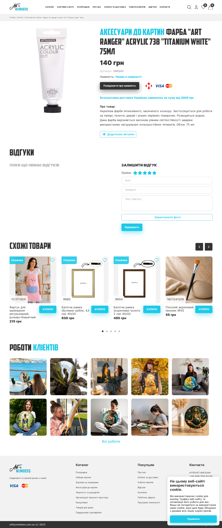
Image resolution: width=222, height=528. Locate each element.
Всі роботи (111, 441)
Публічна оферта (146, 497)
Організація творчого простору (92, 497)
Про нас (97, 7)
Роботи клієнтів (137, 7)
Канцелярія (82, 502)
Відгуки (153, 7)
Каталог (49, 7)
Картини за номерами (87, 482)
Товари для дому (84, 507)
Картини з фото (65, 7)
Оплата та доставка (115, 7)
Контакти (165, 7)
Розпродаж (83, 7)
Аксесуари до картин (86, 487)
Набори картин (83, 477)
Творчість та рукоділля (88, 492)
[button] (52, 109)
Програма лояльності (149, 502)
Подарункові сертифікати (88, 512)
